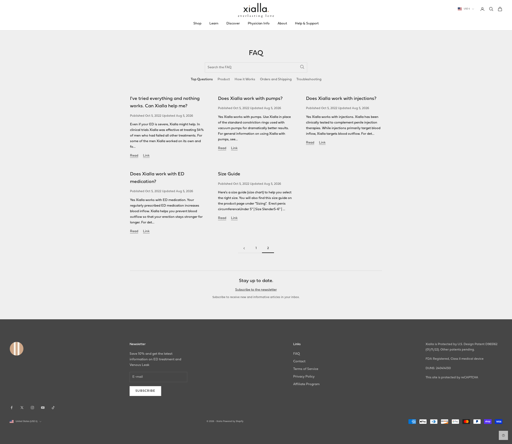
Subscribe (145, 391)
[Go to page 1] (244, 248)
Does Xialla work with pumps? (250, 98)
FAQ (296, 354)
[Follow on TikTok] (53, 408)
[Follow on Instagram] (32, 408)
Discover (233, 23)
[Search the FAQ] (302, 66)
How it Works (245, 79)
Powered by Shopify (233, 421)
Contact (299, 361)
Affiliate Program (306, 384)
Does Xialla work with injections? (341, 98)
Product (224, 79)
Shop (197, 23)
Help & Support (307, 23)
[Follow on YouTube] (43, 408)
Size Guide (229, 174)
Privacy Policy (304, 376)
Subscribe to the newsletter (256, 289)
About (282, 23)
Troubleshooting (308, 79)
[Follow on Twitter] (22, 408)
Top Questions (202, 79)
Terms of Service (305, 369)
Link (146, 155)
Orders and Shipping (276, 79)
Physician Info (259, 23)
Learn (213, 23)
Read (134, 155)
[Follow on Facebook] (12, 408)
